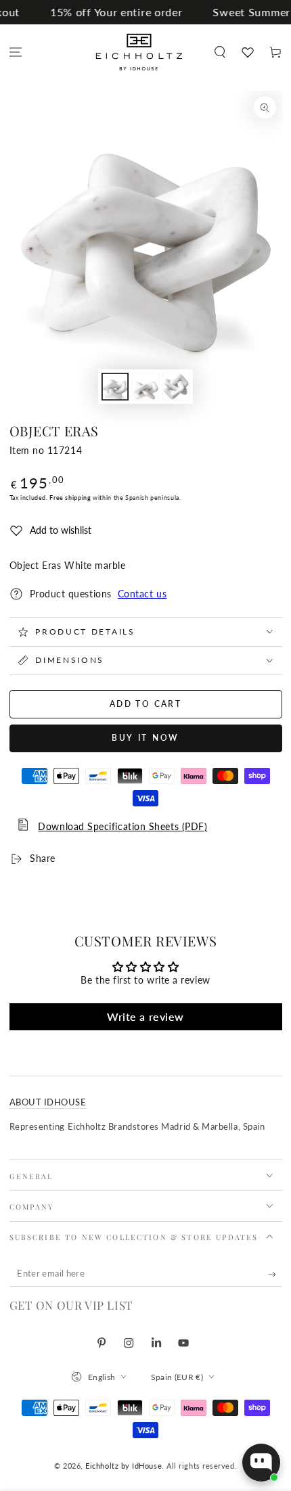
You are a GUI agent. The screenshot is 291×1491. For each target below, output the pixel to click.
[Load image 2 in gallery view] (145, 386)
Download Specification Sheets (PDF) (122, 826)
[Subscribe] (275, 1274)
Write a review (145, 1016)
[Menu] (16, 52)
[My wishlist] (247, 52)
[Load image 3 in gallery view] (175, 386)
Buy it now (145, 738)
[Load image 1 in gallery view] (115, 386)
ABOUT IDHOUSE (48, 1102)
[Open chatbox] (261, 1463)
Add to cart (145, 704)
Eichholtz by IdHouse (123, 1465)
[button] (220, 52)
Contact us (142, 594)
